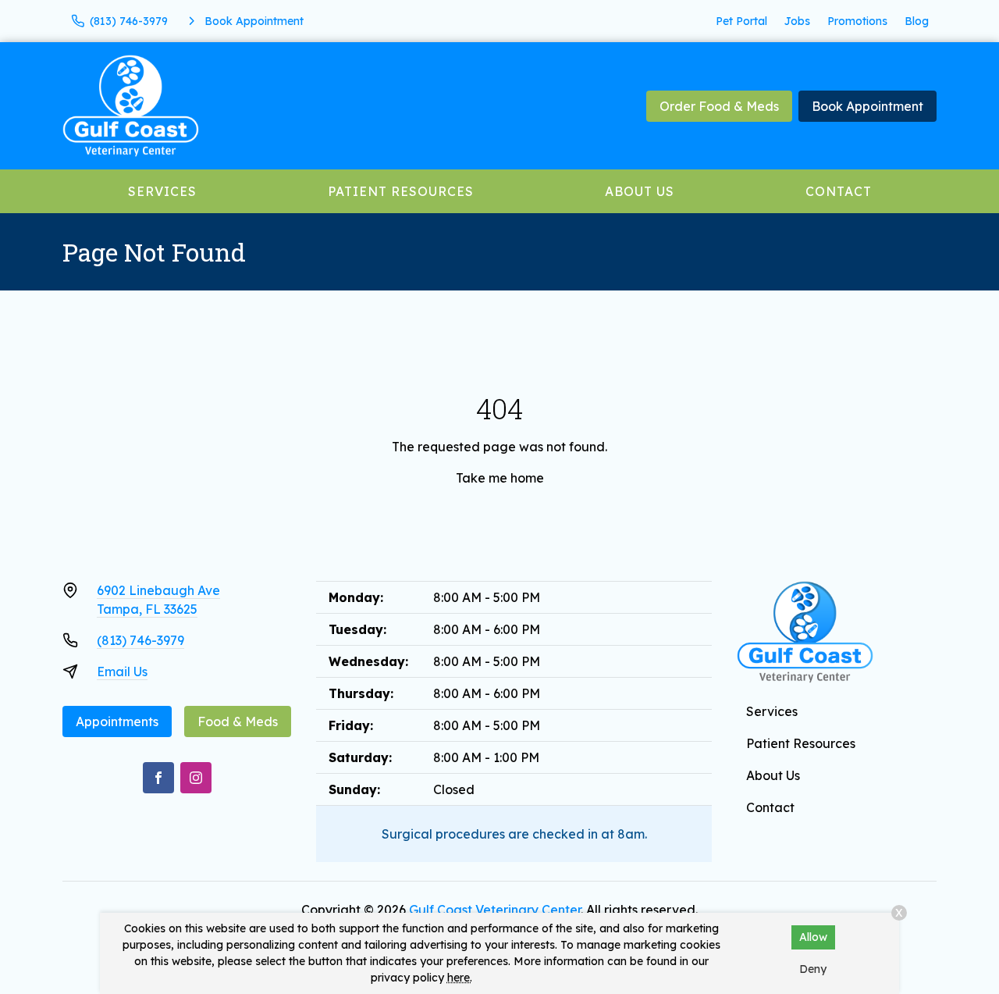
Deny (813, 969)
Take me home (500, 478)
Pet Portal (741, 21)
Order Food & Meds (719, 106)
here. (459, 978)
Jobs (797, 21)
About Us (639, 191)
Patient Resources (401, 191)
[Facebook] (158, 777)
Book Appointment (867, 106)
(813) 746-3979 (140, 640)
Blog (917, 21)
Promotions (857, 21)
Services (162, 191)
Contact (838, 191)
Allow (813, 937)
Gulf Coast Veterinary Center (495, 909)
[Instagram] (196, 777)
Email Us (122, 671)
